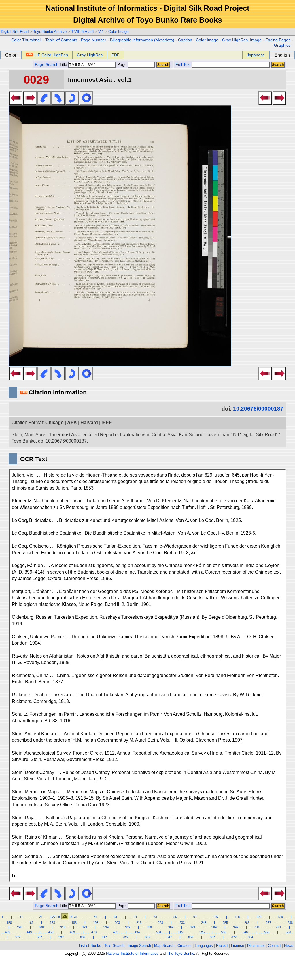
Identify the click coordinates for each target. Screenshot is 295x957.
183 (74, 922)
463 (72, 932)
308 (41, 927)
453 (50, 932)
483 (115, 932)
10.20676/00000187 (258, 409)
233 (182, 922)
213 (138, 922)
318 (62, 927)
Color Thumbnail (26, 40)
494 (137, 932)
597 (61, 937)
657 (190, 937)
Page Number (93, 40)
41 (95, 917)
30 (71, 917)
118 (237, 917)
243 (203, 922)
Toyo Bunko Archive (50, 31)
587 (39, 937)
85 (175, 917)
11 (21, 917)
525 (202, 932)
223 (160, 922)
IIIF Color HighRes (51, 55)
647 (169, 937)
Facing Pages (277, 40)
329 (84, 927)
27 (54, 917)
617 (104, 937)
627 (125, 937)
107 (215, 917)
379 (192, 927)
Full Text (183, 64)
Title (64, 64)
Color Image (118, 31)
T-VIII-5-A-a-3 (82, 31)
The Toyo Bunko (180, 953)
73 (155, 917)
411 (257, 927)
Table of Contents (61, 40)
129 (258, 917)
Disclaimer (256, 945)
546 (245, 932)
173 (52, 922)
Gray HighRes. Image (242, 40)
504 (158, 932)
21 (41, 917)
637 (147, 937)
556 (266, 932)
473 (94, 932)
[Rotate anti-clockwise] (44, 103)
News (288, 945)
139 (280, 917)
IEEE (106, 422)
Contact (274, 945)
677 (234, 937)
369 (170, 927)
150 (9, 922)
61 (135, 917)
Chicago (54, 422)
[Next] (30, 103)
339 (106, 927)
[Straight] (86, 103)
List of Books (90, 945)
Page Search (46, 64)
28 (58, 917)
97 (195, 917)
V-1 (101, 31)
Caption (185, 40)
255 (225, 922)
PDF (115, 55)
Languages (204, 945)
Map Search (164, 945)
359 (149, 927)
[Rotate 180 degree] (72, 103)
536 (223, 932)
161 (30, 922)
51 (115, 917)
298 (19, 927)
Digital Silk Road (15, 31)
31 (75, 917)
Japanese (256, 55)
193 (95, 922)
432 (7, 932)
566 (288, 932)
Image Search (139, 945)
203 (117, 922)
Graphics (282, 45)
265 (246, 922)
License (237, 945)
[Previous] (15, 103)
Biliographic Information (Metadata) (142, 40)
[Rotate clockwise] (58, 103)
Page (122, 64)
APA (72, 422)
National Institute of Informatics (132, 953)
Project (222, 945)
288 (290, 922)
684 (250, 937)
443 (29, 932)
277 (268, 922)
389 (214, 927)
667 (212, 937)
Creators (184, 945)
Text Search (114, 945)
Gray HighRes (90, 55)
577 (17, 937)
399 (235, 927)
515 (180, 932)
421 (278, 927)
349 (127, 927)
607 (82, 937)
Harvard (89, 422)
